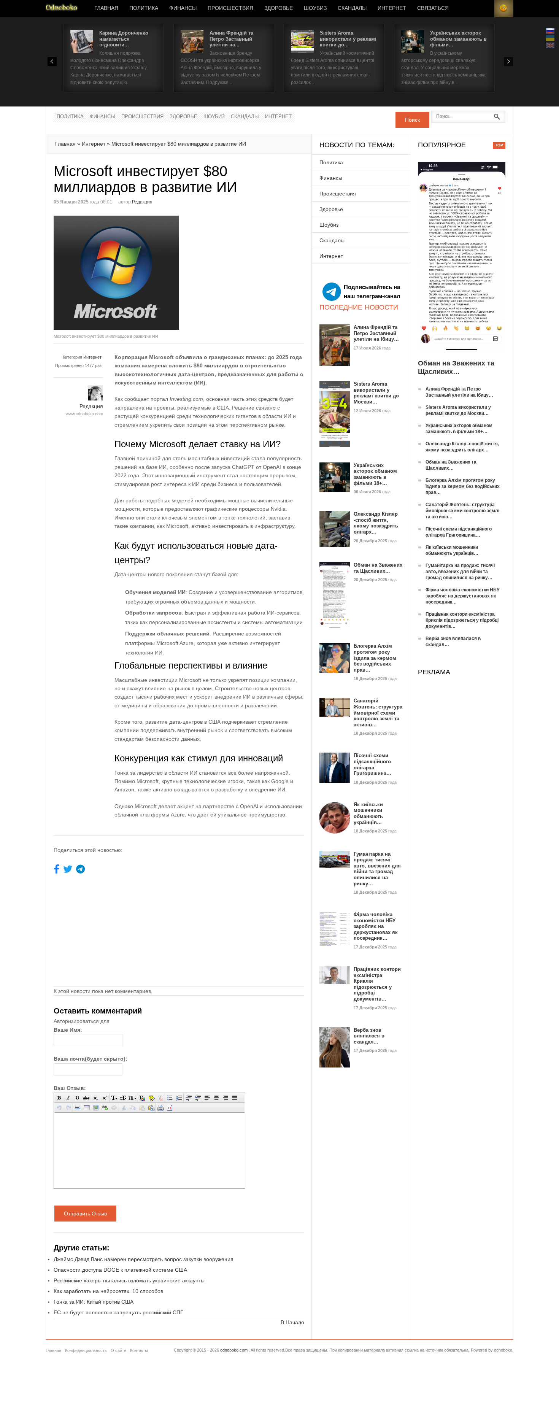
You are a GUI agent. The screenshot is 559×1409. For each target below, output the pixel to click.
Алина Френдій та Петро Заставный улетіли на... (231, 39)
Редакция (142, 202)
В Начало (292, 1322)
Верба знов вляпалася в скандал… (369, 1036)
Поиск (412, 120)
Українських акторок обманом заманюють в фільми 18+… (375, 474)
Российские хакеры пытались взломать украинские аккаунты (129, 1280)
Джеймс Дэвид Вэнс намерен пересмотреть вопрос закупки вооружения (143, 1259)
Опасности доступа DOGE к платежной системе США (120, 1270)
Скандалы (352, 8)
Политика (143, 8)
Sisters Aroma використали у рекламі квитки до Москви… (376, 393)
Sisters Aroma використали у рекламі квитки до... (348, 39)
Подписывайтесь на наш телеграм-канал (372, 291)
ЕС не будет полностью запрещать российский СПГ (118, 1312)
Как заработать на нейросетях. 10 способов (108, 1291)
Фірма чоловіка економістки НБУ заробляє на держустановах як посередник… (376, 926)
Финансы (183, 8)
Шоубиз (315, 8)
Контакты (139, 1350)
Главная (106, 8)
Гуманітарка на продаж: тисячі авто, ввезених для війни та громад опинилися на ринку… (377, 868)
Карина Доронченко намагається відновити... (123, 39)
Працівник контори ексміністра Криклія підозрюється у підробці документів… (377, 984)
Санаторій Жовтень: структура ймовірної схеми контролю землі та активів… (378, 712)
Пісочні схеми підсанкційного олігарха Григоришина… (372, 764)
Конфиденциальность (86, 1350)
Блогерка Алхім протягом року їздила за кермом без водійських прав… (375, 657)
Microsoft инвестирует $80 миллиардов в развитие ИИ (178, 144)
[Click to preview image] (116, 273)
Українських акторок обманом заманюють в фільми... (458, 39)
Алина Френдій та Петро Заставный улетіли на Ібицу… (376, 333)
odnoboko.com (234, 1350)
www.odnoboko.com (84, 413)
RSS (503, 8)
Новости (62, 8)
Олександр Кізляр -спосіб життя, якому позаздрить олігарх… (376, 523)
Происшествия (230, 8)
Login (484, 8)
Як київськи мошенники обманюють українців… (368, 813)
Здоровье (278, 8)
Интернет (392, 8)
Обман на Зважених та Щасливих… (378, 568)
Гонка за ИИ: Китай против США (93, 1302)
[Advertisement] (243, 269)
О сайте (118, 1350)
